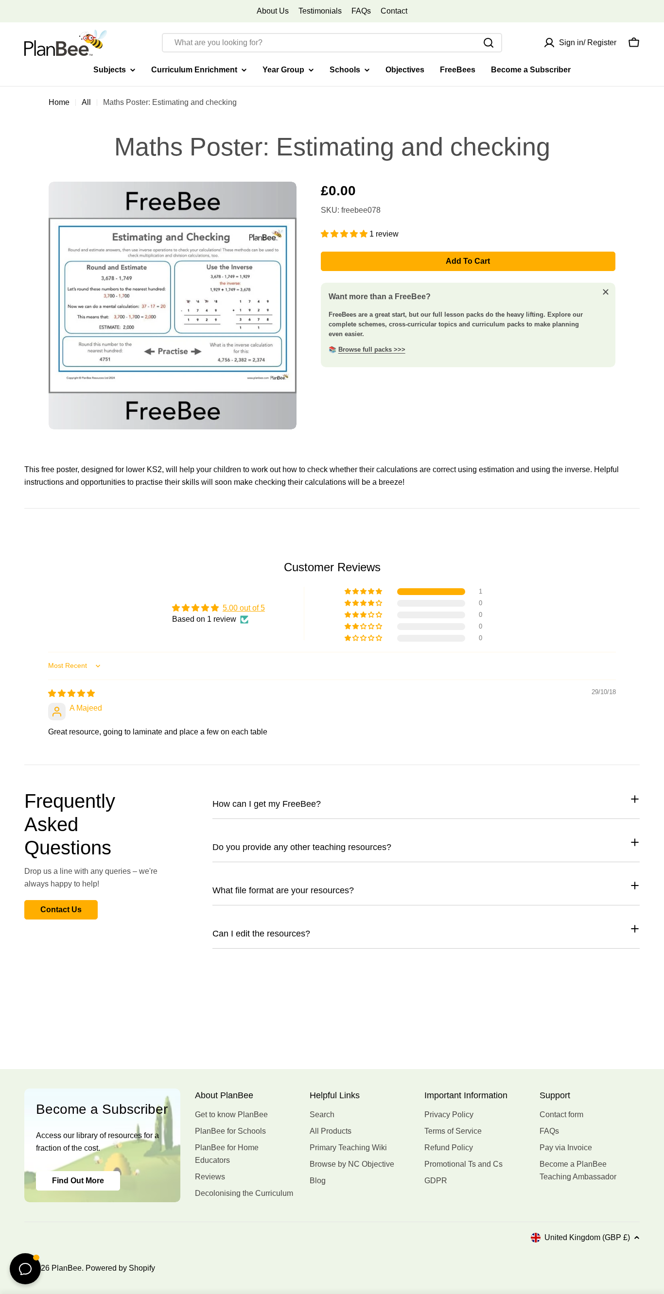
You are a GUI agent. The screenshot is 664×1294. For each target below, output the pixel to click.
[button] (345, 234)
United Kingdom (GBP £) (587, 1237)
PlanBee (67, 1268)
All (86, 102)
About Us (273, 11)
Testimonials (320, 11)
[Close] (605, 292)
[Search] (488, 43)
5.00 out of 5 (244, 608)
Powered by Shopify (120, 1268)
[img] (71, 693)
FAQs (361, 11)
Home (59, 102)
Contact (394, 11)
